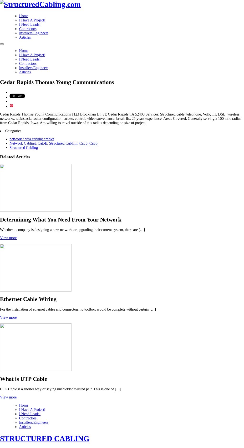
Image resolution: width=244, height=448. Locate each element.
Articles (25, 37)
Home (23, 16)
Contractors (27, 29)
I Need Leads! (30, 24)
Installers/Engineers (33, 33)
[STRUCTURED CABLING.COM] (40, 4)
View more (8, 238)
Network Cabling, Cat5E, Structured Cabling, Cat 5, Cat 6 (53, 143)
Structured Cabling (24, 148)
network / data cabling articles (32, 139)
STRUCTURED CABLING (44, 438)
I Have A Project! (32, 20)
